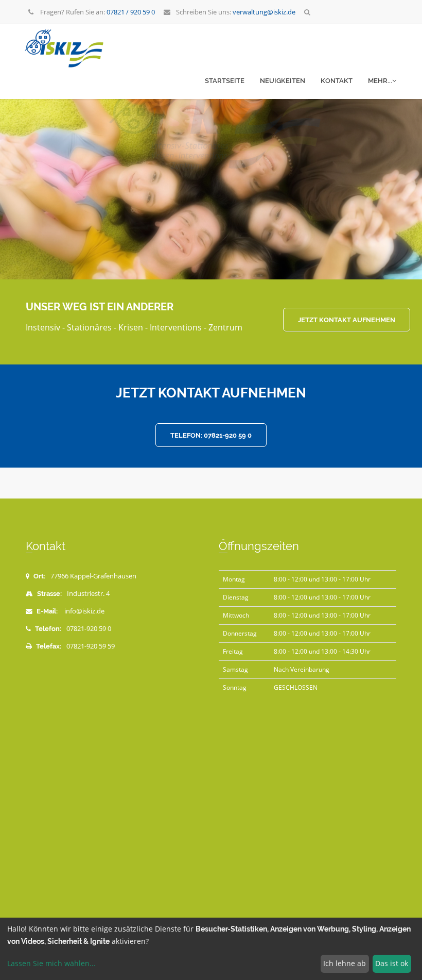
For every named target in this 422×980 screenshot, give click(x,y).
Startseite (224, 81)
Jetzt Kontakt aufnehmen (346, 320)
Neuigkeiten (282, 81)
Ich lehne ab (344, 963)
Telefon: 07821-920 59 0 (211, 435)
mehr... (380, 81)
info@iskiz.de (84, 611)
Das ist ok (391, 963)
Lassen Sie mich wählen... (51, 963)
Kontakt (337, 81)
